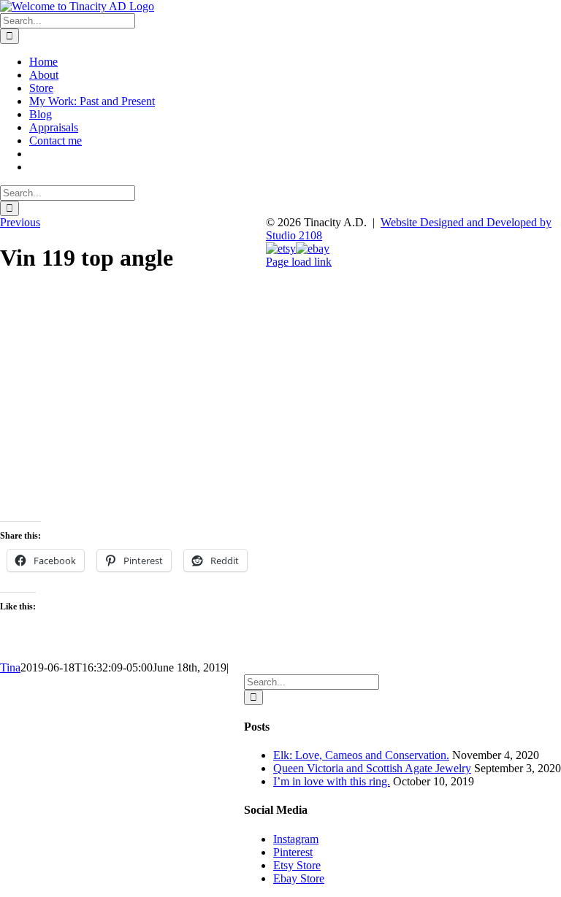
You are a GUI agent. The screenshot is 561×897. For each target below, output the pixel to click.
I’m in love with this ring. (331, 781)
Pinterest (293, 852)
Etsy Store (297, 865)
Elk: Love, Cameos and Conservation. (361, 755)
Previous (20, 222)
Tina (10, 667)
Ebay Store (298, 878)
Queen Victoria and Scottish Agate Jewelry (372, 768)
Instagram (295, 839)
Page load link (299, 261)
